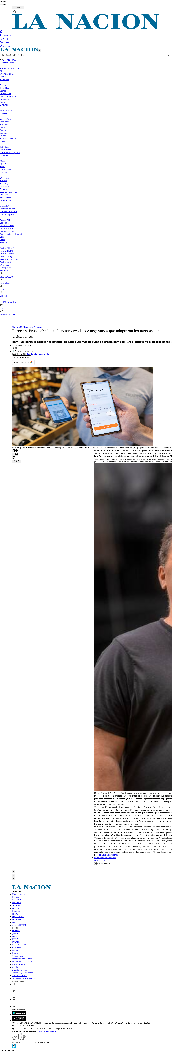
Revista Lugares (7, 253)
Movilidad (4, 99)
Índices (3, 102)
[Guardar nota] (13, 450)
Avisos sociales (6, 228)
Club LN (6, 42)
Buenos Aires (6, 119)
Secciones (7, 35)
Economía (28, 327)
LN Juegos (4, 178)
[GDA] (19, 1039)
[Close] (13, 871)
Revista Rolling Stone (9, 259)
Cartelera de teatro (8, 211)
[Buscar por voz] (168, 55)
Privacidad (52, 1031)
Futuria (3, 85)
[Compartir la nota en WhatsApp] (16, 454)
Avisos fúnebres (7, 225)
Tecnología (5, 183)
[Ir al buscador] (14, 11)
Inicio (5, 32)
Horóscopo (5, 186)
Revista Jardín (6, 262)
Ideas (2, 239)
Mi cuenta (7, 46)
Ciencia (3, 135)
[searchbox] (85, 55)
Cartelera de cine (7, 208)
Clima (2, 71)
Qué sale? (4, 206)
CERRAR (3, 1)
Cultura (3, 127)
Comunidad (5, 130)
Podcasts (4, 194)
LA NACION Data (7, 74)
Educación (4, 124)
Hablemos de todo (8, 138)
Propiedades (5, 93)
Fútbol (3, 161)
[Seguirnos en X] (13, 992)
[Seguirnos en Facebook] (13, 984)
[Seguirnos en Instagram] (13, 999)
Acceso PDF (5, 220)
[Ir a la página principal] (86, 28)
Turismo (3, 180)
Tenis (2, 166)
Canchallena (5, 169)
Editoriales (4, 147)
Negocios (37, 327)
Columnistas (5, 149)
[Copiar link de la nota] (13, 457)
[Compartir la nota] (13, 454)
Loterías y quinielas (8, 192)
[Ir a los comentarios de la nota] (16, 450)
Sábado (3, 237)
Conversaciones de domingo (12, 234)
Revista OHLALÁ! (7, 248)
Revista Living (6, 256)
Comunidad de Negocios (105, 857)
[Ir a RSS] (13, 1006)
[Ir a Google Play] (19, 1014)
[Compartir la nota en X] (16, 461)
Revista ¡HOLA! (6, 251)
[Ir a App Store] (19, 1020)
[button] (86, 182)
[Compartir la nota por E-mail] (19, 461)
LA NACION (17, 327)
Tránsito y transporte (9, 68)
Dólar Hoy (4, 88)
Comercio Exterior (8, 96)
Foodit (5, 39)
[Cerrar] (39, 50)
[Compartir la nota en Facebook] (13, 461)
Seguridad (4, 121)
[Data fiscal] (14, 1048)
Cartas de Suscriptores (10, 152)
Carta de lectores (7, 231)
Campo (3, 91)
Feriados (4, 189)
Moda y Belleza (6, 197)
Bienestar (4, 133)
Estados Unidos (7, 110)
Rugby (3, 164)
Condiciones (42, 1031)
